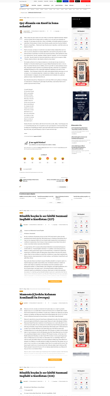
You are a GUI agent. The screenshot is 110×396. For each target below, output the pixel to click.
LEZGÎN (77, 9)
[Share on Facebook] (21, 41)
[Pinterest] (86, 39)
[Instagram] (75, 43)
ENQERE (41, 9)
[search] (86, 5)
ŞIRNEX (66, 9)
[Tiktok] (86, 43)
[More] (21, 60)
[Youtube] (81, 43)
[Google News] (81, 48)
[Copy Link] (21, 55)
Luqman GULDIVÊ (26, 31)
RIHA (74, 9)
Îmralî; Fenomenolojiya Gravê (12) (45, 196)
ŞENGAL (58, 9)
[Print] (21, 58)
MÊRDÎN (70, 9)
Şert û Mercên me (61, 147)
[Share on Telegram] (21, 49)
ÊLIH (81, 9)
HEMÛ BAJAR (23, 9)
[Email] (21, 52)
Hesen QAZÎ (25, 224)
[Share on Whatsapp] (21, 47)
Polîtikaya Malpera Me (42, 147)
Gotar (21, 212)
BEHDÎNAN (32, 9)
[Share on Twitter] (21, 44)
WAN (54, 9)
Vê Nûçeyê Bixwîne (55, 281)
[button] (89, 12)
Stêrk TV (75, 133)
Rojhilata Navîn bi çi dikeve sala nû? (27, 196)
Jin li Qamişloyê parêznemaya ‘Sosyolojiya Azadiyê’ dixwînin (80, 128)
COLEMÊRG (85, 9)
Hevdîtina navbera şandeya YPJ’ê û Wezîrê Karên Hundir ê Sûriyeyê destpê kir (44, 12)
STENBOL (37, 9)
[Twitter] (81, 39)
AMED (28, 9)
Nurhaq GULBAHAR (43, 198)
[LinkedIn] (86, 48)
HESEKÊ (62, 9)
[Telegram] (75, 48)
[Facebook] (75, 39)
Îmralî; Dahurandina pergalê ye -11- (82, 196)
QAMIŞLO (46, 9)
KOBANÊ (50, 9)
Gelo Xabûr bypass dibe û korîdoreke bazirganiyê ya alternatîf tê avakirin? (79, 147)
